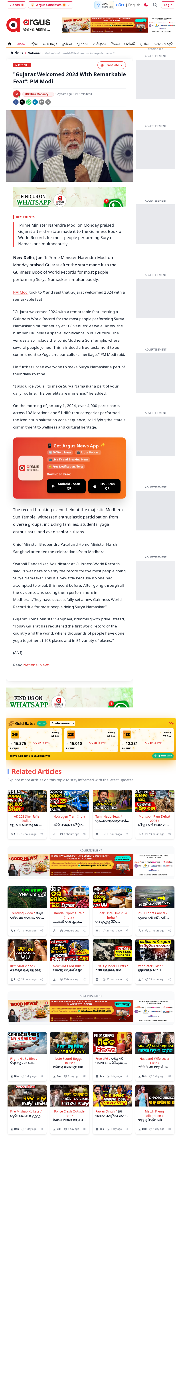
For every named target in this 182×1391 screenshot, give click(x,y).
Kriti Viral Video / (22, 966)
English (134, 4)
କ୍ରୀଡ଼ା (144, 43)
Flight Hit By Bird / (23, 1058)
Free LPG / (102, 1058)
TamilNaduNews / (108, 816)
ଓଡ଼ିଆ (120, 4)
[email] (41, 102)
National (34, 53)
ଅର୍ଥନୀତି (129, 43)
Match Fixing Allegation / (154, 1113)
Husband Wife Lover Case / (155, 1060)
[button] (35, 740)
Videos (15, 5)
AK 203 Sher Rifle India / (26, 818)
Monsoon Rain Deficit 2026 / (154, 818)
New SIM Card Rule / (68, 966)
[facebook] (16, 102)
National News (36, 664)
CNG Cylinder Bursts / (111, 966)
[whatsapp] (29, 102)
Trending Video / (22, 913)
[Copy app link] (48, 102)
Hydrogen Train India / (69, 818)
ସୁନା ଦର (82, 43)
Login (168, 5)
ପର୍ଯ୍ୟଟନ (99, 43)
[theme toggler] (145, 4)
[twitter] (22, 102)
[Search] (155, 5)
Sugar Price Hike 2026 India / (112, 915)
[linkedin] (35, 102)
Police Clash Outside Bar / (69, 1113)
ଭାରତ (20, 43)
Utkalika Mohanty (36, 94)
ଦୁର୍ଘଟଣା (67, 43)
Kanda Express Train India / (69, 915)
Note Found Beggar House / (69, 1060)
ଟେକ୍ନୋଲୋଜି (163, 43)
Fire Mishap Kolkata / (26, 1111)
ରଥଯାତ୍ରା (50, 43)
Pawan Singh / (106, 1111)
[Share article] (41, 834)
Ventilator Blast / (150, 966)
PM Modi (20, 292)
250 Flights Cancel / (152, 913)
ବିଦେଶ (115, 43)
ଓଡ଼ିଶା (34, 43)
